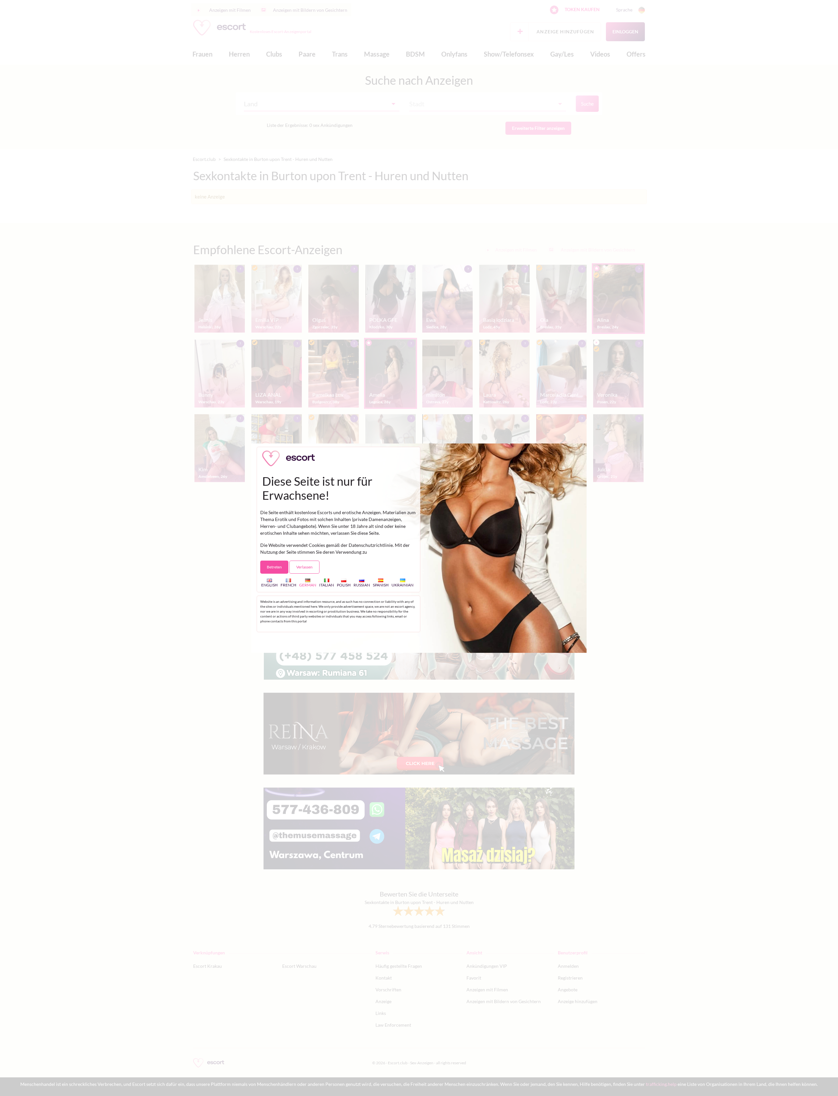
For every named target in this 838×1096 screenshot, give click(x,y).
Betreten (274, 567)
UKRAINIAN (402, 585)
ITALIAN (326, 585)
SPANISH (381, 585)
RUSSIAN (362, 585)
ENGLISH (269, 585)
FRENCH (288, 585)
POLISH (344, 585)
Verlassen (304, 567)
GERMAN (307, 585)
